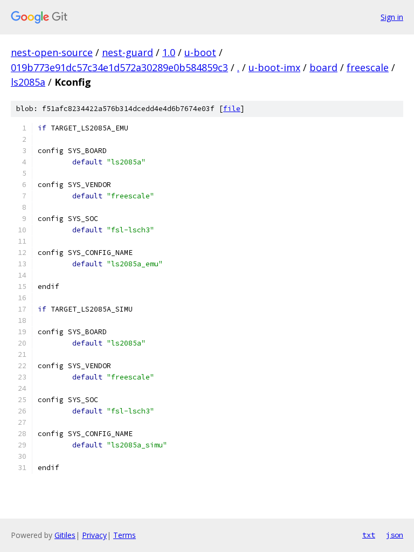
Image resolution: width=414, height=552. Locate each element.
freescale (368, 67)
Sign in (392, 17)
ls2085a (28, 81)
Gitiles (64, 535)
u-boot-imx (274, 67)
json (394, 535)
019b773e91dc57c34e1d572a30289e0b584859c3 (119, 67)
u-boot (200, 52)
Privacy (94, 535)
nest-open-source (52, 52)
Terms (124, 535)
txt (368, 535)
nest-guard (127, 52)
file (231, 108)
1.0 (168, 52)
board (323, 67)
